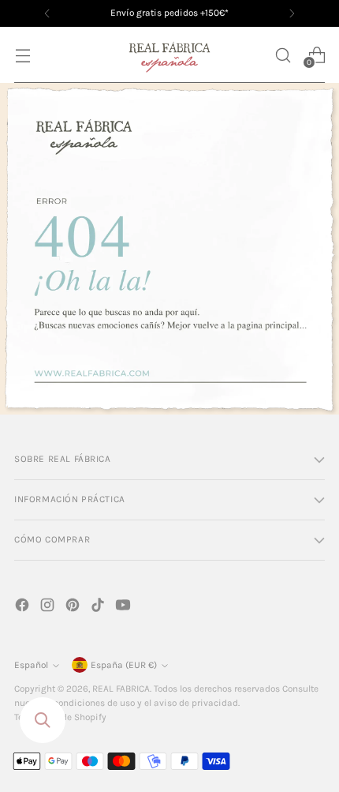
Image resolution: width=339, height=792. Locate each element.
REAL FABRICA (121, 688)
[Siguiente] (291, 13)
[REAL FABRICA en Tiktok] (99, 607)
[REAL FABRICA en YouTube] (124, 607)
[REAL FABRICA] (169, 55)
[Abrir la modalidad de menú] (22, 55)
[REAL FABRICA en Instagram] (48, 607)
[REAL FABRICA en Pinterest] (74, 607)
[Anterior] (47, 13)
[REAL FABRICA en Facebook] (23, 607)
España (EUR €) (124, 664)
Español (31, 664)
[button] (282, 55)
